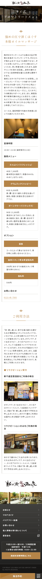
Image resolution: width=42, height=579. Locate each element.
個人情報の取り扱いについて (15, 530)
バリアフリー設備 (10, 520)
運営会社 (6, 535)
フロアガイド (8, 515)
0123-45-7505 (10, 297)
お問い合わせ (8, 525)
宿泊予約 (17, 576)
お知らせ (6, 510)
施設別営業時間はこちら (21, 555)
